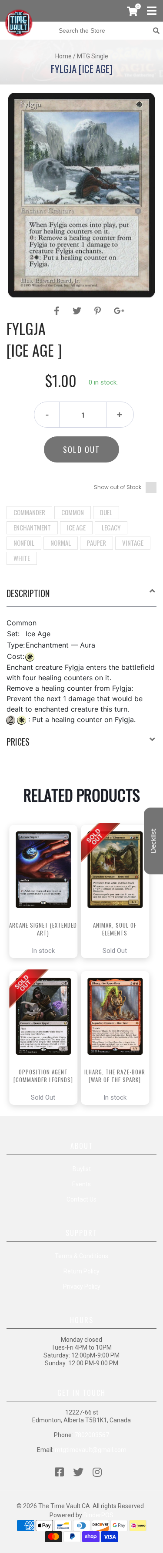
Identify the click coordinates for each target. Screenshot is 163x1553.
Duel (106, 512)
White (21, 558)
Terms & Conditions (81, 1256)
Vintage (132, 542)
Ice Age (76, 527)
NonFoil (23, 542)
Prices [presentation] (18, 741)
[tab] (81, 597)
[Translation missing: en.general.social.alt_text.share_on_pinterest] (98, 311)
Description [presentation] (28, 593)
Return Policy (81, 1271)
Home (63, 56)
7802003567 (91, 1434)
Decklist (153, 841)
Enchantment (32, 527)
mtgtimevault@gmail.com (90, 1449)
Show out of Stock (117, 487)
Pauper (96, 542)
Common (72, 512)
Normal (60, 542)
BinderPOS (98, 1515)
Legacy (111, 527)
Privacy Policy (81, 1286)
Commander (29, 512)
